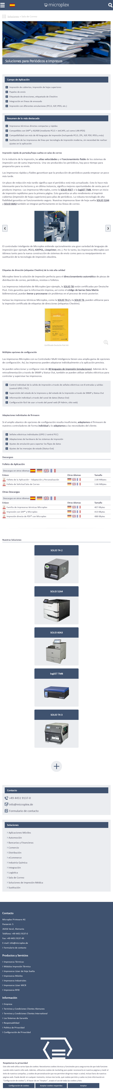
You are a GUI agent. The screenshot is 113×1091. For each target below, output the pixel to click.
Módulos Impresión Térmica (17, 966)
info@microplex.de (21, 804)
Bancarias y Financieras (21, 842)
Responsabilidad (11, 1022)
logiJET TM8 (84, 189)
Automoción (15, 837)
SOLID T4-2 (64, 300)
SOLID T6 (79, 300)
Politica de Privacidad (14, 1027)
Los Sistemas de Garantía (16, 1018)
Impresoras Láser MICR (15, 985)
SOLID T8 (68, 286)
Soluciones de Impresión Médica (26, 882)
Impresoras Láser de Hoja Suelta (19, 971)
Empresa (8, 1004)
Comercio (14, 847)
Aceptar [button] (83, 1085)
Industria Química (18, 862)
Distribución (15, 852)
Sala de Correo (16, 877)
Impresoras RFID (12, 990)
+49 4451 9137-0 (20, 798)
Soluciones (13, 16)
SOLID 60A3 (10, 203)
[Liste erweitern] (56, 766)
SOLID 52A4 (103, 200)
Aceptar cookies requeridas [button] (51, 1085)
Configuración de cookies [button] (19, 1085)
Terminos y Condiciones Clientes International (26, 1013)
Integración (15, 867)
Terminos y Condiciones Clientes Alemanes (24, 1008)
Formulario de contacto (24, 811)
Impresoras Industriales (15, 980)
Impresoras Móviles (13, 975)
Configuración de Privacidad (17, 1032)
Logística (13, 872)
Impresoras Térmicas (14, 961)
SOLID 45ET (67, 189)
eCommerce (15, 857)
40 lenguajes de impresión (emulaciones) (70, 369)
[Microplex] (56, 5)
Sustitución (14, 887)
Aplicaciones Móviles (20, 832)
